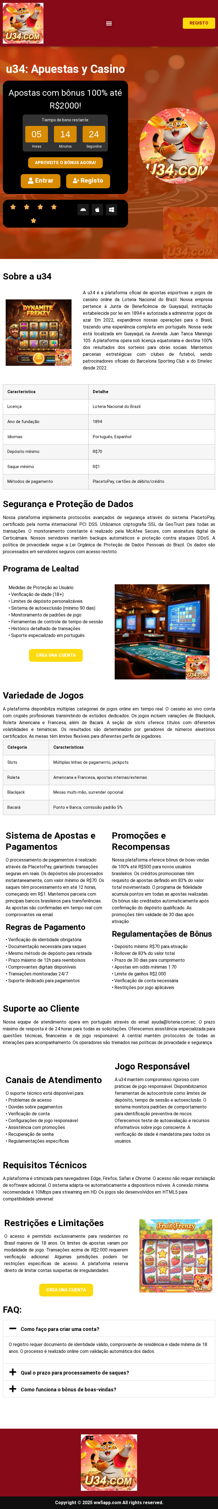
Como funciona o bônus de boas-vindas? (68, 1389)
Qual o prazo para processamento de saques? (75, 1373)
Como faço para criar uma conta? (60, 1329)
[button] (109, 23)
